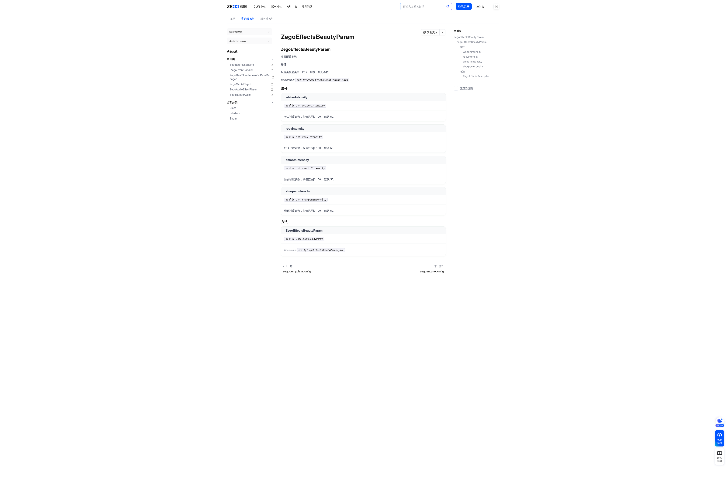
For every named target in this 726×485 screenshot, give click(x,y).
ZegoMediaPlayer (240, 84)
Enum (233, 118)
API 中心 (292, 6)
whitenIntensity (472, 51)
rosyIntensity (470, 56)
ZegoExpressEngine (242, 64)
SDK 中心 (276, 6)
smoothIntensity (472, 61)
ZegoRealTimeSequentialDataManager (250, 77)
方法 (462, 71)
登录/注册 (463, 6)
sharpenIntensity (473, 66)
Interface (235, 113)
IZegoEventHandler (241, 70)
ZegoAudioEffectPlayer (243, 89)
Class (233, 108)
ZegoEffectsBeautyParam (309, 239)
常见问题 (307, 6)
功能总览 (232, 51)
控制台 (480, 6)
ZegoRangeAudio (240, 94)
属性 (462, 46)
